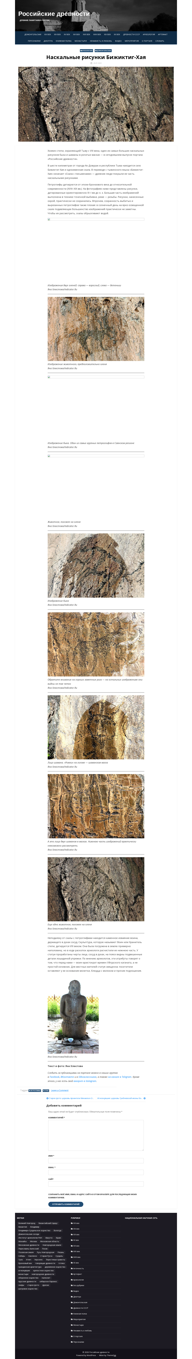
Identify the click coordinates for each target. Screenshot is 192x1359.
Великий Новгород (26, 1223)
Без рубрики (78, 1285)
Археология (149, 34)
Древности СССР (131, 34)
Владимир (34, 1227)
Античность (78, 1268)
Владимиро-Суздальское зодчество (34, 1230)
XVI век (76, 34)
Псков (44, 1248)
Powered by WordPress (86, 1355)
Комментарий (56, 1117)
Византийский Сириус (48, 1223)
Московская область (49, 1241)
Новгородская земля (52, 1245)
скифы (21, 1285)
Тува (46, 1091)
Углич (28, 1259)
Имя (51, 1156)
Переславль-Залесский (28, 1248)
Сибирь (21, 1256)
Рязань (61, 1252)
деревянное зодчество (55, 1267)
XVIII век (97, 34)
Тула (20, 1259)
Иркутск (49, 1238)
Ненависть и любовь (101, 41)
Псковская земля (26, 1252)
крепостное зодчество (43, 1270)
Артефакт (163, 34)
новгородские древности (43, 1274)
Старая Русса (46, 1256)
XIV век (57, 34)
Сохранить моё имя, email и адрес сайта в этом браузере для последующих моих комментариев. (92, 1196)
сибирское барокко (48, 1281)
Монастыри (81, 41)
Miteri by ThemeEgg (107, 1355)
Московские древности (28, 1245)
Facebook (54, 1076)
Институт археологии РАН (30, 1238)
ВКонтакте (67, 1076)
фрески (45, 1285)
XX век (117, 34)
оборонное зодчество (28, 1278)
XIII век (47, 34)
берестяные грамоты (55, 1259)
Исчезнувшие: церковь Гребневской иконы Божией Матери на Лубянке (121, 1098)
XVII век (86, 34)
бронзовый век (25, 1263)
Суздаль (59, 1256)
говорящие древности (45, 1263)
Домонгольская (32, 34)
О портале (147, 41)
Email (52, 1167)
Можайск (22, 1241)
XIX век (107, 34)
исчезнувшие (24, 1270)
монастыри (23, 1274)
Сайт (51, 1179)
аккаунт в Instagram (85, 1081)
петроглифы (35, 1091)
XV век (67, 34)
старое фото (33, 1285)
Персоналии (34, 41)
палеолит (46, 1278)
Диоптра (48, 41)
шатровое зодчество (27, 1288)
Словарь (159, 41)
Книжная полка (63, 41)
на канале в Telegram (119, 1076)
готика (62, 1263)
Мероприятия (132, 41)
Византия (22, 1227)
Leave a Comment (59, 1090)
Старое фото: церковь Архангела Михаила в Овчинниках (72, 1098)
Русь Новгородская (45, 1252)
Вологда (57, 1230)
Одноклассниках (87, 1076)
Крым (58, 1238)
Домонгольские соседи (28, 1234)
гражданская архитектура (29, 1267)
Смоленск (32, 1256)
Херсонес (38, 1259)
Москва (33, 1241)
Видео (118, 41)
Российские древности (54, 13)
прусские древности (27, 1281)
